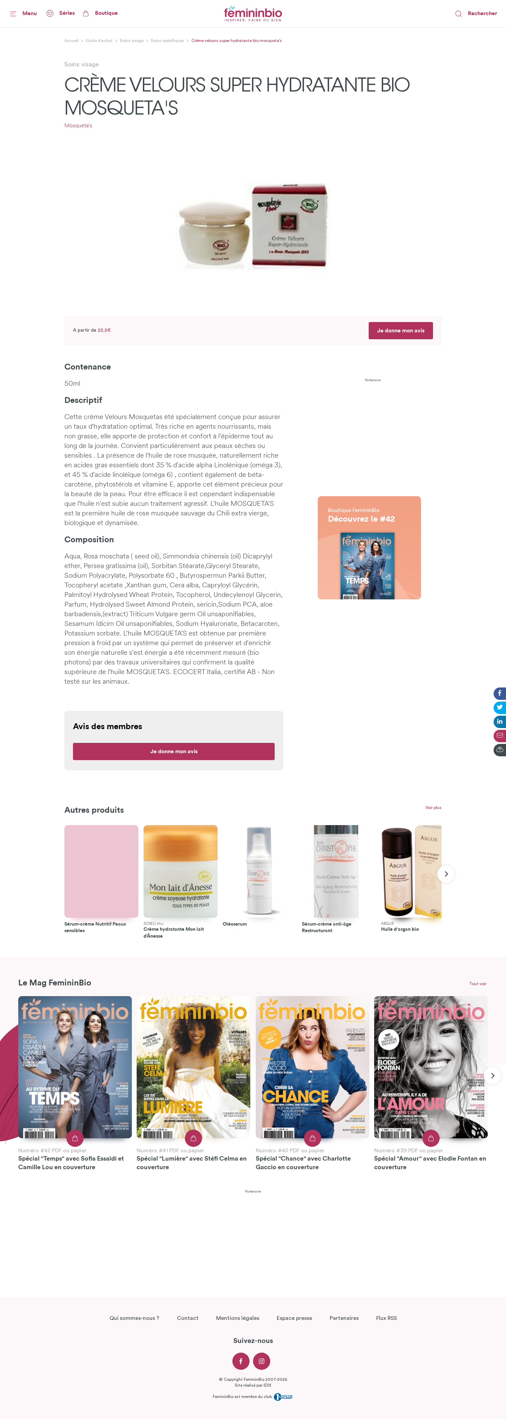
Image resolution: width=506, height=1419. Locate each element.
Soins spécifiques (167, 41)
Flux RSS (386, 1318)
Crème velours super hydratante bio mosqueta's (236, 41)
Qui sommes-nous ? (134, 1318)
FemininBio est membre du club (243, 1397)
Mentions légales (237, 1318)
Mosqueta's (78, 126)
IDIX (267, 1385)
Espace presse (294, 1318)
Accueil (71, 41)
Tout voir (477, 984)
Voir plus (433, 807)
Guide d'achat (99, 41)
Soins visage (132, 41)
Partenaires (344, 1318)
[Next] (446, 874)
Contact (188, 1318)
